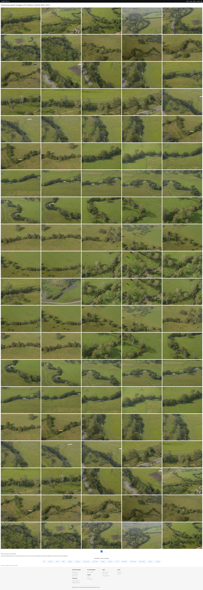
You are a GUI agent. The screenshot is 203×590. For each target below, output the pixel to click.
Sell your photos (90, 572)
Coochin (117, 561)
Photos (187, 1)
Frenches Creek (86, 561)
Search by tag (74, 575)
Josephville (158, 561)
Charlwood (110, 561)
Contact (88, 577)
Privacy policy (104, 574)
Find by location (75, 574)
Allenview (150, 561)
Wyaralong (50, 561)
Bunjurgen (103, 561)
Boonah (57, 561)
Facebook (119, 574)
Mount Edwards (142, 561)
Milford (63, 561)
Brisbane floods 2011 (76, 582)
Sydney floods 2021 (76, 580)
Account (198, 1)
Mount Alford (124, 561)
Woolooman (77, 561)
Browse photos (75, 572)
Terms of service (105, 572)
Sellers (194, 1)
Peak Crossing (133, 561)
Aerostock (5, 1)
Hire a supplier (89, 579)
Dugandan (70, 561)
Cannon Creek (95, 561)
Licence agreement (105, 575)
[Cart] (201, 1)
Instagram (119, 572)
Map (191, 1)
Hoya (44, 561)
